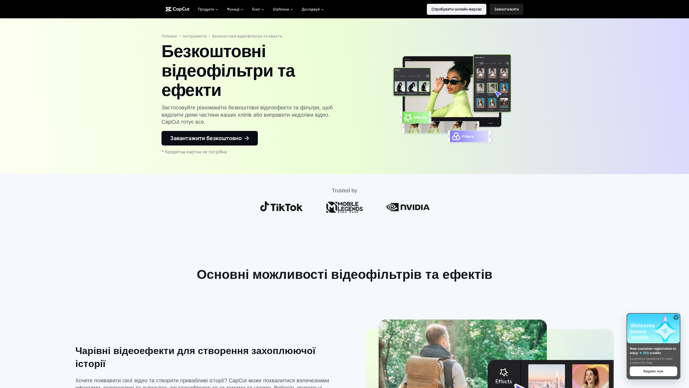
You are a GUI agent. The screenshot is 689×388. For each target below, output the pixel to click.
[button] (506, 9)
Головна (169, 36)
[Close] (676, 317)
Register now (653, 371)
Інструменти (194, 36)
